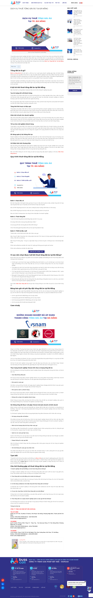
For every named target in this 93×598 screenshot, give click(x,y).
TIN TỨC (57, 2)
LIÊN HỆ (64, 2)
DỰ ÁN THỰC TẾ (48, 2)
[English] (80, 2)
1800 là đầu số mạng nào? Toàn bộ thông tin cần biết (78, 51)
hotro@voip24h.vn (72, 574)
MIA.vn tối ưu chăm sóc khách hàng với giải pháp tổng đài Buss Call (78, 22)
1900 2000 (71, 571)
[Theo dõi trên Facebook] (69, 596)
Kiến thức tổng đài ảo (22, 283)
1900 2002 (74, 3)
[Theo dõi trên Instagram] (71, 596)
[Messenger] (2, 587)
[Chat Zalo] (2, 584)
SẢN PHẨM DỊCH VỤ (36, 2)
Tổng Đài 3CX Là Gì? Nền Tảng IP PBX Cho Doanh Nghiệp (78, 12)
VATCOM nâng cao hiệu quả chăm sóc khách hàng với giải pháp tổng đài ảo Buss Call (78, 41)
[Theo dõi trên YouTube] (74, 596)
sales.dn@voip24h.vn (54, 579)
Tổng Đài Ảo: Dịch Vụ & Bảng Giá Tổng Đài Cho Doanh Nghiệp (78, 31)
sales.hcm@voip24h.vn (17, 579)
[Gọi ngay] (2, 580)
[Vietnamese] (82, 2)
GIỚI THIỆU (25, 2)
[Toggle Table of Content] (18, 67)
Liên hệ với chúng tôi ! (36, 251)
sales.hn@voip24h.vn (35, 579)
